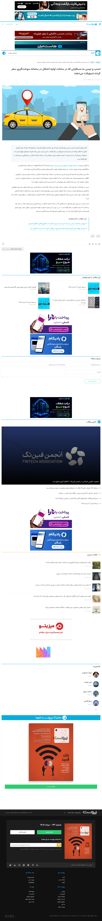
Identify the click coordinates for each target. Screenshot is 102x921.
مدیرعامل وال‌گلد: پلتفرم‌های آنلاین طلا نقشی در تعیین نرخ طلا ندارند (77, 498)
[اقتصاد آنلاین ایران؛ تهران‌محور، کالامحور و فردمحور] (44, 294)
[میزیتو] (51, 629)
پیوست (98, 62)
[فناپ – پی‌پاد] (51, 344)
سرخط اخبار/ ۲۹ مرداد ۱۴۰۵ (27, 302)
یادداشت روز (62, 880)
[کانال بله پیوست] (51, 15)
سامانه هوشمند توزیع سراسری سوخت (65, 165)
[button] (100, 24)
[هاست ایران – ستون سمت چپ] (51, 263)
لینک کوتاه (8, 249)
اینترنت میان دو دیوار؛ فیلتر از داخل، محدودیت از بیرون (73, 574)
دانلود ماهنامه (49, 832)
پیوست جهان (61, 907)
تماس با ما (31, 894)
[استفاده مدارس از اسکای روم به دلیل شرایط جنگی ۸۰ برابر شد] (93, 308)
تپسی (92, 236)
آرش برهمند (88, 682)
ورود (16, 24)
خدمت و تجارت (61, 899)
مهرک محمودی (87, 673)
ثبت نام (8, 24)
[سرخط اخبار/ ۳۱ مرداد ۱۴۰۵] (93, 294)
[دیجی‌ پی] (51, 5)
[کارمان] (51, 651)
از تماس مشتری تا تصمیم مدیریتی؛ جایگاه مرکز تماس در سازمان (79, 493)
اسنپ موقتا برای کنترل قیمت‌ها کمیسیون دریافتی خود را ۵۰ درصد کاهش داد (57, 228)
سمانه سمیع (87, 692)
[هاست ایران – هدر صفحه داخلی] (51, 45)
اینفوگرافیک (31, 882)
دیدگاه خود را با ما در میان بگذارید (57, 365)
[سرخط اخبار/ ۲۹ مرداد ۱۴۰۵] (44, 309)
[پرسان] (51, 35)
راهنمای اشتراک (30, 897)
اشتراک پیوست (51, 787)
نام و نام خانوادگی (95, 365)
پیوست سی (31, 880)
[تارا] (51, 322)
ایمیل (99, 372)
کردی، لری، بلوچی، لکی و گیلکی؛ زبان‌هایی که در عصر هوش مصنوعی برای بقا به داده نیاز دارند (62, 596)
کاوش (63, 882)
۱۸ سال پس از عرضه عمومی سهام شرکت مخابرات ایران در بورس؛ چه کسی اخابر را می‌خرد (63, 585)
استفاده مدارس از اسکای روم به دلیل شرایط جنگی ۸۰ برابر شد (69, 301)
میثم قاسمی (88, 701)
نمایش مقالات (22, 832)
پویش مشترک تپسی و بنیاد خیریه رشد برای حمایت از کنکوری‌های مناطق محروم (57, 223)
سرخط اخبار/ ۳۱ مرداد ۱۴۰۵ (77, 287)
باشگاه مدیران (61, 897)
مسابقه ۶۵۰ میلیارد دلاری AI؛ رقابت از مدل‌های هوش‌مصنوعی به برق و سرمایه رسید (72, 488)
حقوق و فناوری (61, 902)
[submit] (59, 845)
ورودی (63, 892)
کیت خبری (31, 902)
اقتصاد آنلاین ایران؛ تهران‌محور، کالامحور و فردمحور (20, 287)
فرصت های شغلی (29, 899)
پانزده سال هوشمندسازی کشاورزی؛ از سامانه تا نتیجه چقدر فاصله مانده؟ (68, 562)
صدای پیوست (30, 877)
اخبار (93, 53)
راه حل (63, 904)
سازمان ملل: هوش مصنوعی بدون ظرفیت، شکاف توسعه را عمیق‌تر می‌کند (68, 607)
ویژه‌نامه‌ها (31, 892)
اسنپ (59, 207)
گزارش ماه (62, 894)
